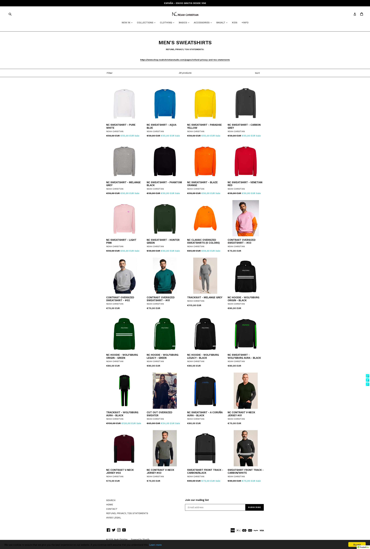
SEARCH (110, 500)
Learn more (155, 544)
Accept (357, 544)
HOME (109, 504)
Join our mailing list (197, 500)
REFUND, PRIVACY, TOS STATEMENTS (127, 513)
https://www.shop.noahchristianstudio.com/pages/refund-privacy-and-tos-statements (185, 60)
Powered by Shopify (140, 539)
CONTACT (111, 509)
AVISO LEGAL (113, 517)
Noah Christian (121, 539)
